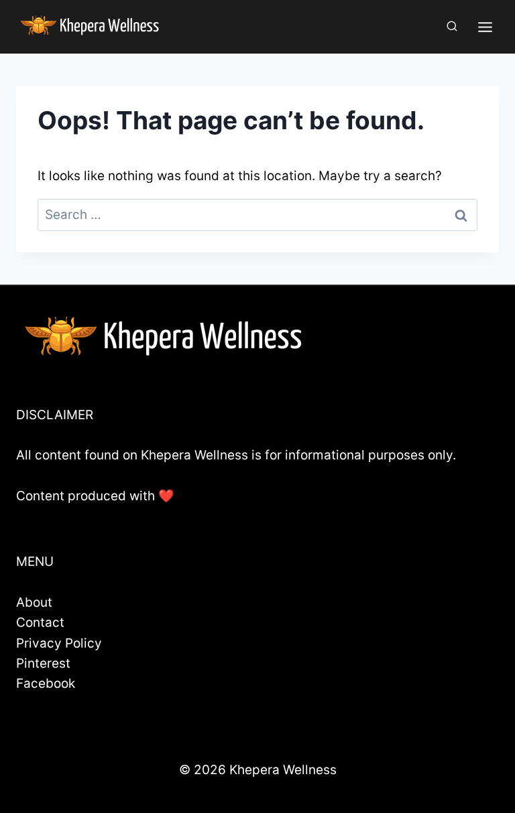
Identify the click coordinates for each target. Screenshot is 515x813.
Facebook (45, 683)
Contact (40, 622)
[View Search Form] (452, 27)
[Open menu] (485, 27)
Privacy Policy (59, 643)
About (34, 602)
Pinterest (43, 663)
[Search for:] (257, 214)
